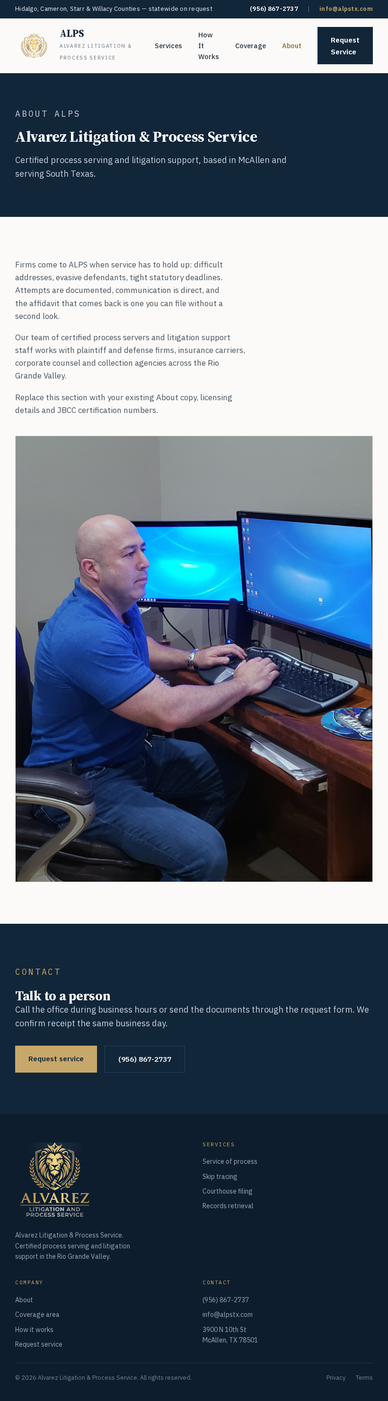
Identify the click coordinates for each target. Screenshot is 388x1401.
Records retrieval (228, 1206)
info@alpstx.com (346, 9)
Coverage (250, 45)
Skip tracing (220, 1176)
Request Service (345, 45)
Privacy (335, 1377)
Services (168, 45)
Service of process (230, 1161)
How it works (34, 1329)
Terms (364, 1377)
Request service (56, 1058)
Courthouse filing (228, 1191)
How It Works (208, 45)
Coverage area (37, 1314)
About (291, 45)
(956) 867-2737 (274, 9)
